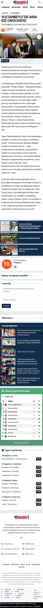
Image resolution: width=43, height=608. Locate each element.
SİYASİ (25, 7)
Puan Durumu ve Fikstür (11, 549)
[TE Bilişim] (7, 264)
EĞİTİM (21, 567)
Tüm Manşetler (30, 549)
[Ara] (40, 2)
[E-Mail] (15, 267)
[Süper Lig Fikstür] (40, 450)
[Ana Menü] (2, 2)
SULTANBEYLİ (15, 13)
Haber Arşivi (29, 554)
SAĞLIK (6, 598)
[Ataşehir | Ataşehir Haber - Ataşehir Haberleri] (20, 2)
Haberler (4, 13)
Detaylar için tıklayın (21, 443)
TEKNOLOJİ (35, 564)
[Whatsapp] (21, 537)
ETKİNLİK (18, 595)
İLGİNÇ (6, 595)
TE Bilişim (17, 263)
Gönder (6, 306)
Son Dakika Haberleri (11, 554)
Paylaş (6, 60)
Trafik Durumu (29, 544)
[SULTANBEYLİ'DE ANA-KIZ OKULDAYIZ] (21, 45)
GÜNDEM (5, 7)
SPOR (32, 7)
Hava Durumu (8, 544)
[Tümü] (40, 318)
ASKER (17, 598)
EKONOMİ (16, 7)
